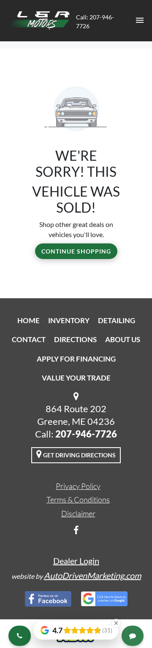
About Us (122, 339)
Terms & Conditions (78, 499)
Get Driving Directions (79, 455)
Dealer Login (76, 561)
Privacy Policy (78, 486)
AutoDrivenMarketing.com (92, 575)
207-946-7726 (86, 434)
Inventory (69, 320)
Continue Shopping (76, 251)
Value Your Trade (76, 377)
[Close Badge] (116, 623)
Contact (29, 339)
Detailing (116, 320)
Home (28, 320)
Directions (75, 339)
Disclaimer (78, 513)
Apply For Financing (76, 358)
